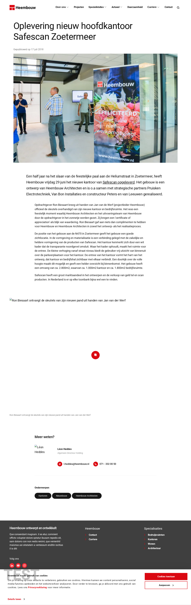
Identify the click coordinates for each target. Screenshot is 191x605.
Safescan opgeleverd (119, 182)
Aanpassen (164, 585)
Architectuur (154, 548)
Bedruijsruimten (156, 534)
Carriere (93, 539)
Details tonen (14, 599)
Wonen (151, 543)
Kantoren (152, 539)
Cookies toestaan (166, 576)
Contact (93, 534)
